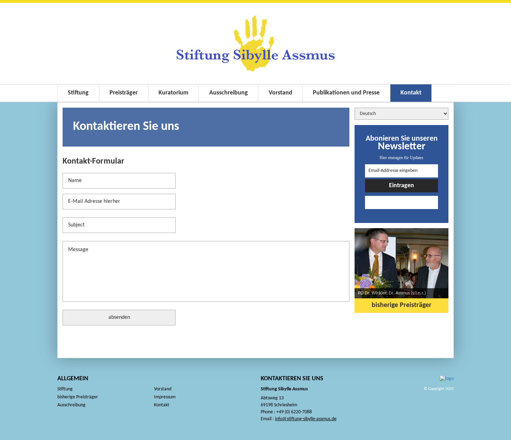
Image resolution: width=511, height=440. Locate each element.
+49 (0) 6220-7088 (294, 412)
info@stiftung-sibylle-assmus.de (305, 419)
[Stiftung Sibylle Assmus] (255, 43)
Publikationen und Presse (346, 93)
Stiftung (78, 93)
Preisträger (124, 93)
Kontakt (410, 93)
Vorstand (280, 93)
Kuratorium (173, 93)
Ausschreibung (228, 93)
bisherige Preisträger (401, 305)
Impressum (165, 397)
